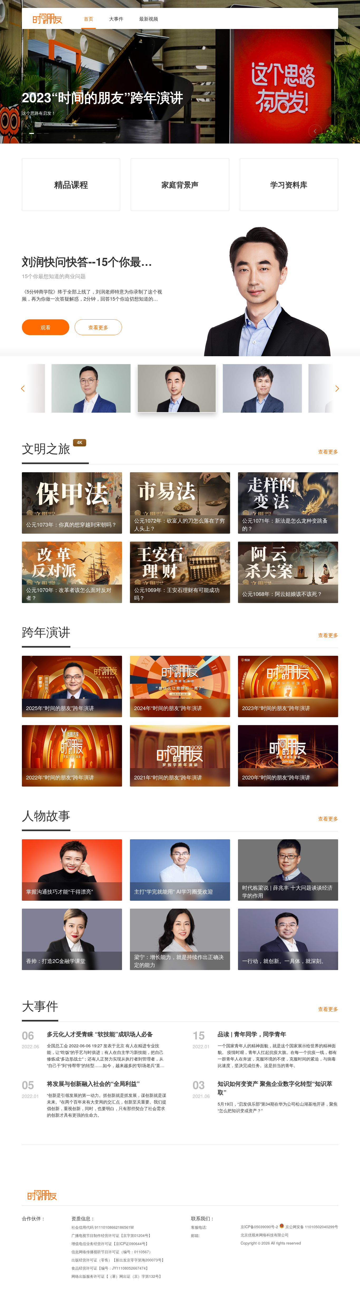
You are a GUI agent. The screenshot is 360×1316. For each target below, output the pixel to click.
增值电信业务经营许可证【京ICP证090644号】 (110, 1243)
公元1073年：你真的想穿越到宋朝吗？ (71, 524)
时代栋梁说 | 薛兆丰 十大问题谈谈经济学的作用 (287, 891)
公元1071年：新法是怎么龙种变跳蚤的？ (285, 524)
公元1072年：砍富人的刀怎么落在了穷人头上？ (179, 524)
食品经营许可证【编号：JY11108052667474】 (110, 1268)
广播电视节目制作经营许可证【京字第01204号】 (111, 1235)
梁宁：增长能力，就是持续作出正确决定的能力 (179, 960)
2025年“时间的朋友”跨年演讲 (60, 708)
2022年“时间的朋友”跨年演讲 (60, 777)
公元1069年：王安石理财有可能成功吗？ (177, 593)
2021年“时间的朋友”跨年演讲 (168, 777)
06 (28, 1035)
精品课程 (71, 184)
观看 (46, 327)
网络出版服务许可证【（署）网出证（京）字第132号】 (117, 1276)
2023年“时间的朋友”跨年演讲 (276, 708)
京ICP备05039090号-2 (259, 1226)
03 (199, 1084)
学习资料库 (288, 184)
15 (199, 1035)
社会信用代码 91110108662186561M (102, 1227)
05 (28, 1084)
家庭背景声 (180, 184)
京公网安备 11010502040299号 (311, 1226)
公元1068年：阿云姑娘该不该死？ (282, 593)
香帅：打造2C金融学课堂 (55, 961)
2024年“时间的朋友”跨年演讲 (168, 708)
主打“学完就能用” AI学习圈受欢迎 (173, 891)
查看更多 (98, 327)
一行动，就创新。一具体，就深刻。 (284, 961)
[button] (24, 133)
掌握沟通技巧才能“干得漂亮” (59, 891)
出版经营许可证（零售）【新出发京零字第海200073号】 (118, 1259)
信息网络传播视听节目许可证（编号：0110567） (112, 1251)
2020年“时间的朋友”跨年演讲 (276, 777)
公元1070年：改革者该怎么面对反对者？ (68, 593)
